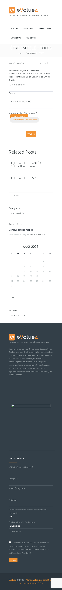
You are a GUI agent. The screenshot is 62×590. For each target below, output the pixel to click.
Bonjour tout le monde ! (21, 229)
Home (20, 53)
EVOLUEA (31, 234)
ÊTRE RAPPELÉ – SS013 (24, 178)
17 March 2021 (20, 63)
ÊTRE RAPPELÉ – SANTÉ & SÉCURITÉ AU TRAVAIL (26, 164)
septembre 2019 (18, 315)
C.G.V (40, 583)
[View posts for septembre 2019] (11, 246)
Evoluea (13, 580)
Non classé (16, 213)
